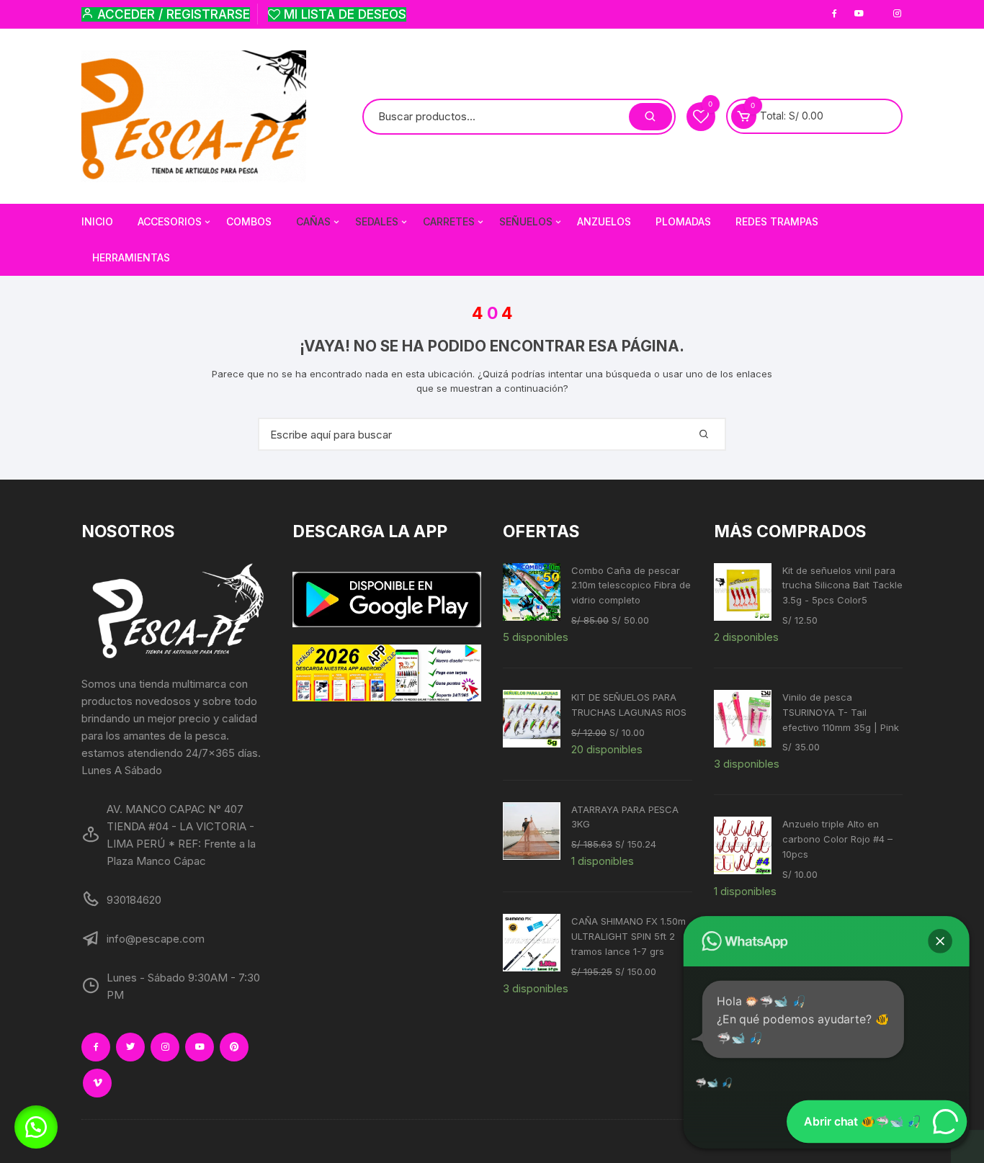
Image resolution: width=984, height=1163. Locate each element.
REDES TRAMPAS (776, 221)
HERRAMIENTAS (131, 257)
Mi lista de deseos (343, 14)
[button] (36, 1127)
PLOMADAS (683, 221)
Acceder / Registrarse (172, 14)
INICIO (97, 221)
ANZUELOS (604, 221)
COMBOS (249, 221)
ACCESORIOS (170, 221)
